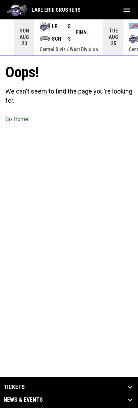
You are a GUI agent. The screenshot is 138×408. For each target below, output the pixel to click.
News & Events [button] (23, 400)
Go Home (16, 119)
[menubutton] (126, 10)
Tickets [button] (14, 387)
